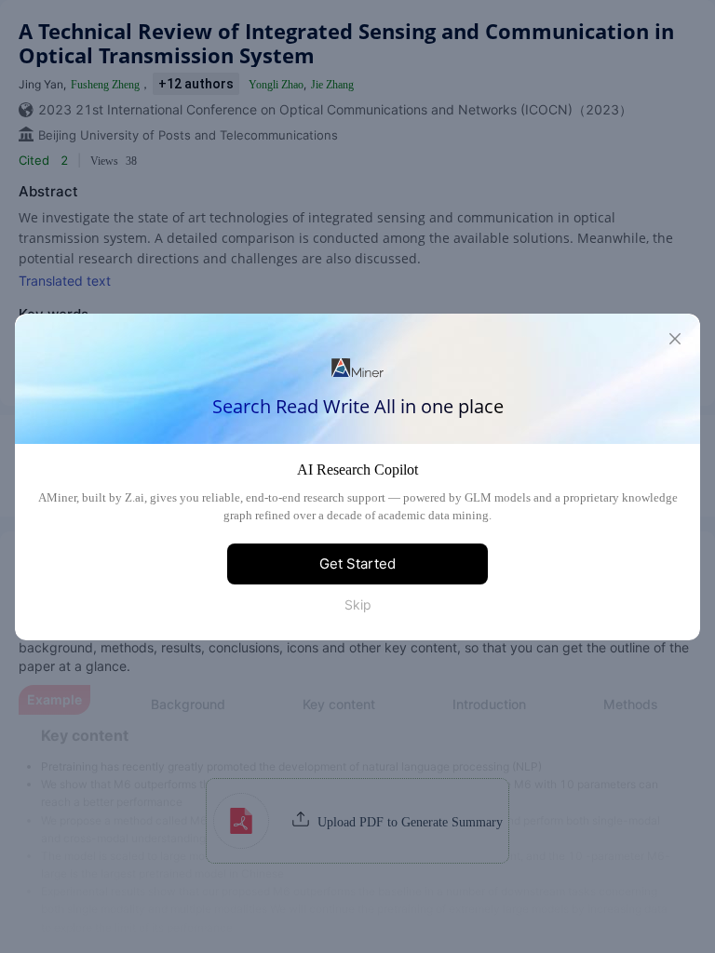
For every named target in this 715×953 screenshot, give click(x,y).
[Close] (675, 339)
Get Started (357, 563)
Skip (357, 604)
